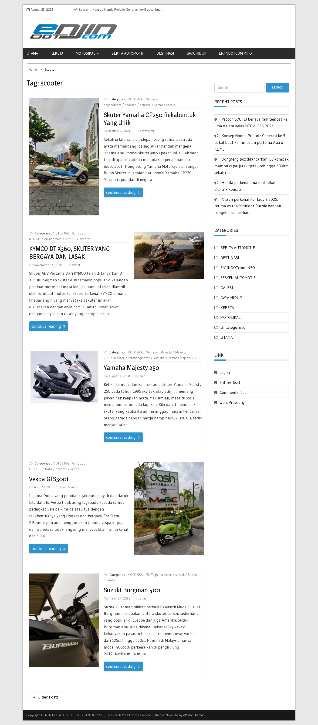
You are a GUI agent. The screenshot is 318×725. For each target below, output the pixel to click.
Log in (225, 372)
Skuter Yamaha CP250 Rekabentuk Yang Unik (150, 119)
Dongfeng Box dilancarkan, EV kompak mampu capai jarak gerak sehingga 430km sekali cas (251, 166)
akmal (76, 265)
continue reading (121, 192)
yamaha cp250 (165, 105)
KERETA (57, 53)
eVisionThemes (194, 715)
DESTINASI (165, 53)
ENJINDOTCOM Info (235, 53)
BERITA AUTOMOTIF (128, 53)
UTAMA (32, 53)
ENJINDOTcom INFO (237, 267)
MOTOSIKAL (85, 53)
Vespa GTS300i (48, 479)
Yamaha (145, 105)
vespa (75, 469)
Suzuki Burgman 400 (132, 590)
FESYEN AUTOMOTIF (238, 277)
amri (142, 376)
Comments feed (233, 392)
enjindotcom (112, 105)
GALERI (226, 287)
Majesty (165, 352)
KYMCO (70, 239)
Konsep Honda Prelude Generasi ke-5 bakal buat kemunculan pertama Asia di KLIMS (249, 142)
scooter (130, 105)
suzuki (179, 575)
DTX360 (34, 239)
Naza (48, 469)
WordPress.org (232, 402)
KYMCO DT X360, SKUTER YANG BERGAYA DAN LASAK (69, 252)
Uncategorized (233, 327)
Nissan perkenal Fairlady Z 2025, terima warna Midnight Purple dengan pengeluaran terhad (247, 206)
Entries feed (230, 382)
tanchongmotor (139, 358)
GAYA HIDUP (196, 53)
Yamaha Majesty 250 (182, 358)
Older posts (48, 697)
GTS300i (35, 469)
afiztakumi (147, 131)
